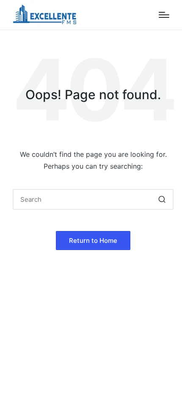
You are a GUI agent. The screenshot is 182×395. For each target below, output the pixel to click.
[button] (162, 199)
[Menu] (164, 15)
